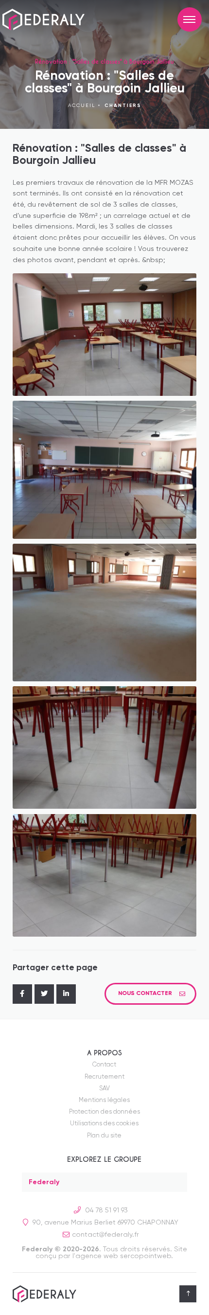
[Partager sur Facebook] (22, 994)
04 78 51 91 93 (105, 1210)
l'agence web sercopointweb (121, 1256)
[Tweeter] (44, 994)
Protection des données (104, 1112)
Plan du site (104, 1136)
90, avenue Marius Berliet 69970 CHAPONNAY (104, 1222)
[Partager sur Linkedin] (66, 994)
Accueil (81, 105)
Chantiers (122, 105)
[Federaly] (51, 20)
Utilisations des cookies (104, 1123)
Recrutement (104, 1077)
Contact (104, 1065)
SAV (104, 1088)
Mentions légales (104, 1100)
